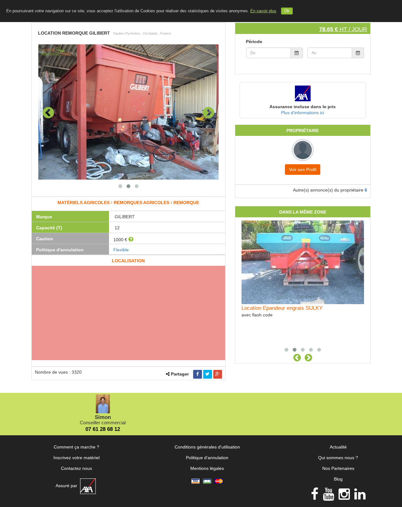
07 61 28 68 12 (102, 429)
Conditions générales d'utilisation (207, 446)
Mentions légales (207, 468)
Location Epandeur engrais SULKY (282, 308)
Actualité (338, 446)
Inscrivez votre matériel (76, 457)
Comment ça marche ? (76, 446)
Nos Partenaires (338, 468)
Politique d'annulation (207, 457)
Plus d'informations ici (302, 112)
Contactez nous (76, 468)
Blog (338, 479)
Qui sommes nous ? (338, 457)
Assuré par (67, 485)
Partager (180, 374)
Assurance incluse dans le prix (302, 106)
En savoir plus (263, 11)
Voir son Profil (302, 169)
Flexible (121, 249)
